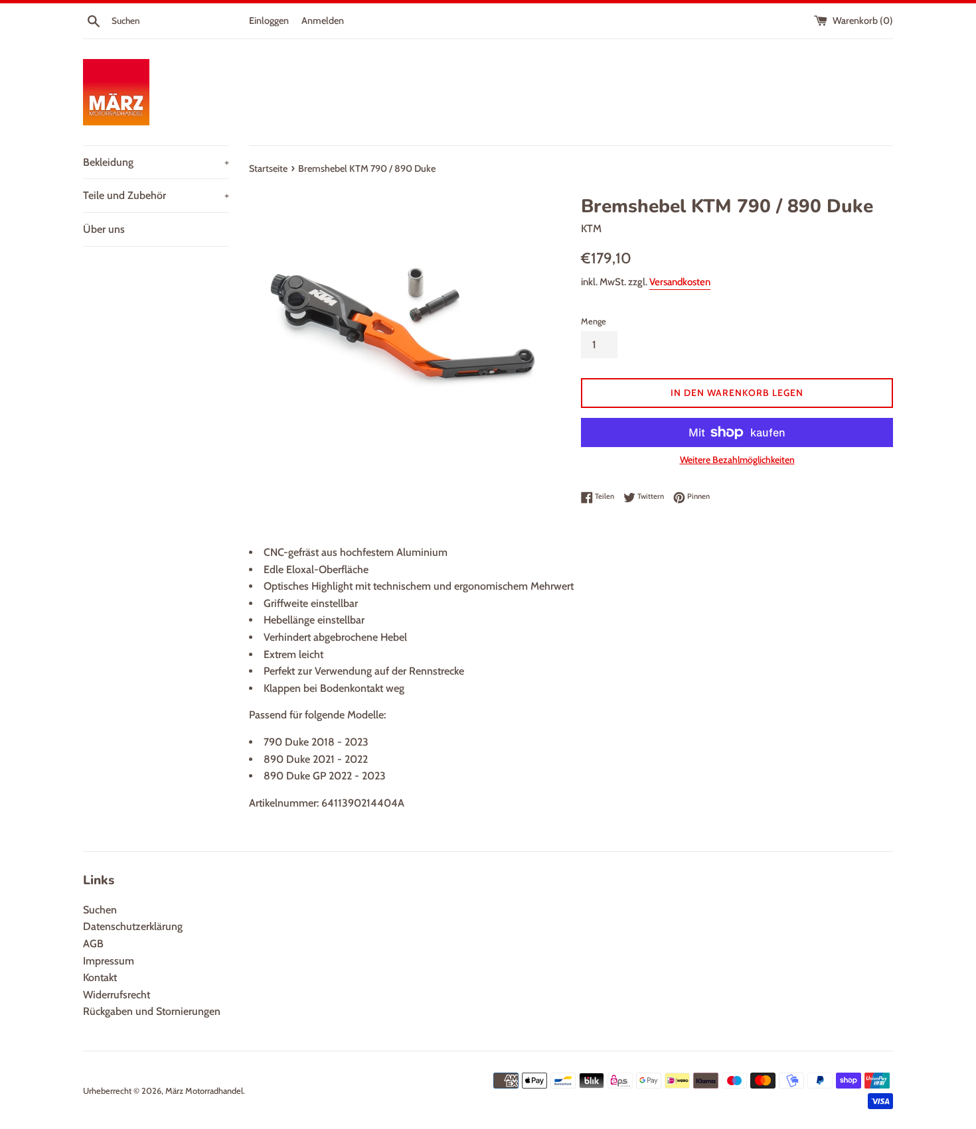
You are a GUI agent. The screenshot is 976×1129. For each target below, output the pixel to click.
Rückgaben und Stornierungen (151, 1011)
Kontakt (100, 977)
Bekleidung (156, 162)
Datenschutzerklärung (133, 926)
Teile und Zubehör (156, 195)
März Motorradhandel (204, 1091)
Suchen (100, 909)
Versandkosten (679, 282)
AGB (93, 943)
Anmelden (322, 21)
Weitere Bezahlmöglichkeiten (737, 460)
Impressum (108, 961)
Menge (593, 321)
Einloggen (269, 21)
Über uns (104, 229)
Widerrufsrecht (116, 994)
